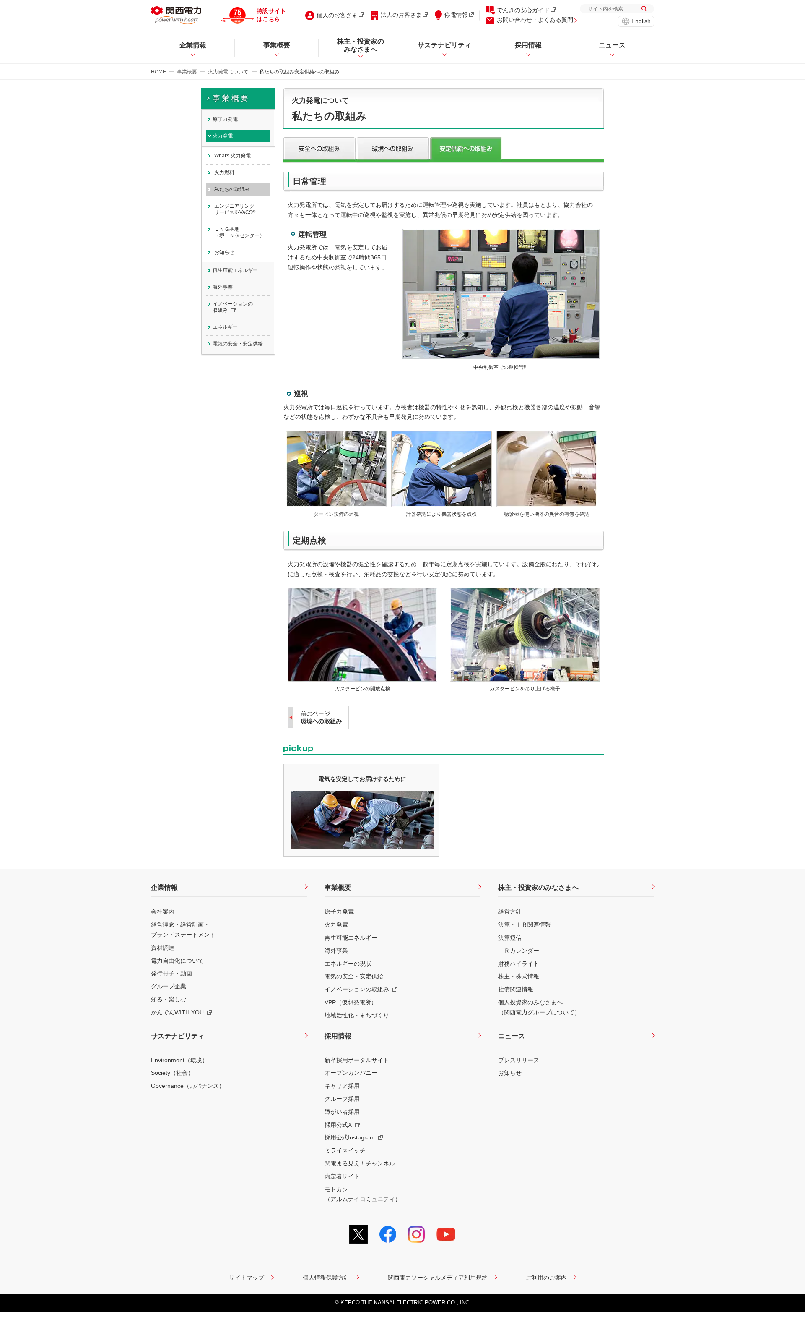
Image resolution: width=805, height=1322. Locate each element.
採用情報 (338, 1036)
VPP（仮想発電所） (351, 1002)
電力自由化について (177, 960)
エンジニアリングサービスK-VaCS (234, 209)
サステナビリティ (178, 1036)
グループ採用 (342, 1098)
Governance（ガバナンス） (188, 1085)
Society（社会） (172, 1072)
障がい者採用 (342, 1111)
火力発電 (223, 136)
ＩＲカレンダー (518, 950)
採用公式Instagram (350, 1137)
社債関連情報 (515, 989)
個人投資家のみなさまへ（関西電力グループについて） (539, 1007)
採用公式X (338, 1124)
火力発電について (228, 72)
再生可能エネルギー (235, 270)
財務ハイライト (518, 963)
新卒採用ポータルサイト (357, 1060)
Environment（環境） (179, 1060)
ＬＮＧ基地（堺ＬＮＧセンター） (239, 232)
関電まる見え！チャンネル (360, 1163)
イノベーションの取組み (233, 307)
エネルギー (225, 327)
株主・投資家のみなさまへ (538, 887)
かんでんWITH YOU (177, 1012)
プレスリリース (518, 1060)
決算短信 (510, 937)
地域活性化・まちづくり (357, 1015)
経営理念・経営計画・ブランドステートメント (183, 929)
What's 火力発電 (232, 156)
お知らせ (224, 252)
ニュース (511, 1036)
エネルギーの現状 (348, 963)
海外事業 (223, 287)
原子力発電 (225, 119)
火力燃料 (224, 172)
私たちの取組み (231, 189)
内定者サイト (342, 1176)
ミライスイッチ (345, 1150)
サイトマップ (246, 1277)
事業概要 (187, 72)
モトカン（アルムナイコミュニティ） (363, 1194)
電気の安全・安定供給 (238, 344)
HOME (158, 72)
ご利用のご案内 (546, 1277)
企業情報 (164, 887)
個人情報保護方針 (326, 1277)
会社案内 (162, 911)
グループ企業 (168, 986)
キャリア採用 (342, 1085)
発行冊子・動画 (171, 973)
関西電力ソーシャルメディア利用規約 (438, 1277)
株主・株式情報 (518, 976)
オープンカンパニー (351, 1072)
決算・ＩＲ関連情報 (524, 924)
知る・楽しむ (168, 999)
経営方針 (510, 911)
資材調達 (162, 947)
